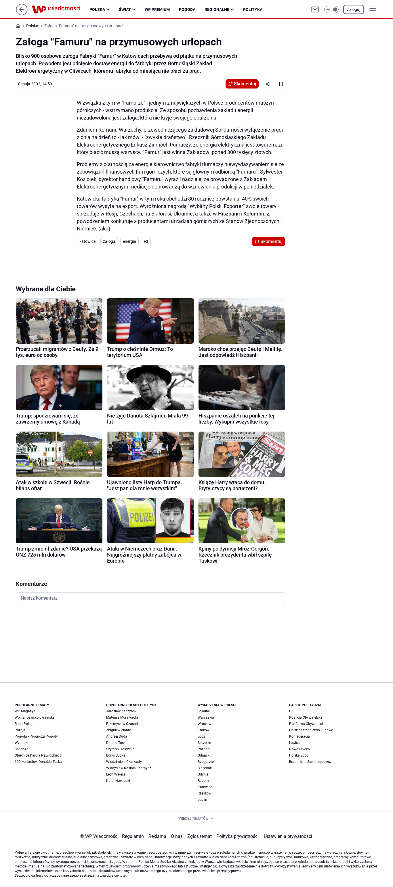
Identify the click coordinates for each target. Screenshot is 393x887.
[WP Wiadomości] (60, 9)
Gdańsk (203, 755)
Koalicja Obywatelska (306, 717)
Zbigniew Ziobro (118, 730)
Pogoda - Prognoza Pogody (36, 736)
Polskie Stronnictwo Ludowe (311, 730)
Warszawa (206, 717)
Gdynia (203, 774)
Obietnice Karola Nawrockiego (38, 755)
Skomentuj (245, 83)
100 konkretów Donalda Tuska (38, 762)
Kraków (203, 730)
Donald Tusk (115, 743)
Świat (125, 9)
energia (129, 241)
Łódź (201, 736)
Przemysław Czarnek (122, 724)
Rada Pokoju (25, 724)
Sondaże (21, 749)
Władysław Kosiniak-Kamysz (128, 768)
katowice (87, 241)
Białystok (205, 768)
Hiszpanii (229, 214)
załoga (109, 241)
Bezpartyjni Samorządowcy (310, 762)
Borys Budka (115, 755)
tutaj (122, 875)
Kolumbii (253, 214)
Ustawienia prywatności (287, 836)
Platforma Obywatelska (307, 724)
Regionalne (217, 9)
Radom (203, 781)
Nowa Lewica (299, 749)
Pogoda (187, 9)
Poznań (204, 749)
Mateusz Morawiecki (122, 717)
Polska (97, 9)
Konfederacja (299, 736)
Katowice (205, 787)
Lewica (294, 743)
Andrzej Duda (116, 736)
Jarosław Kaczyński (121, 711)
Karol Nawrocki (118, 781)
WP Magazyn (25, 711)
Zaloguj (353, 9)
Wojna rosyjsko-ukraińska (35, 717)
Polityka (252, 9)
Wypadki (21, 743)
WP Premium (157, 9)
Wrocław (204, 724)
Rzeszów (204, 793)
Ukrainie (183, 214)
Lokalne (204, 711)
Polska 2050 (299, 755)
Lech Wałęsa (116, 774)
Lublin (202, 800)
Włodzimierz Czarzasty (124, 762)
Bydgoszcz (206, 762)
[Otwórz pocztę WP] (315, 9)
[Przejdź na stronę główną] (22, 13)
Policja (20, 730)
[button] (331, 9)
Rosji (111, 214)
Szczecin (204, 743)
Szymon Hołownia (120, 749)
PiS (291, 711)
